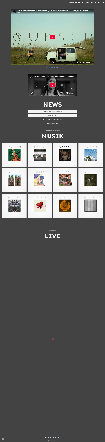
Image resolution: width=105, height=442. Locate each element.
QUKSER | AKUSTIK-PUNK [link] (76, 2)
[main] (52, 6)
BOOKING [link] (97, 2)
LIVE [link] (92, 2)
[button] (103, 2)
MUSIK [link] (87, 2)
